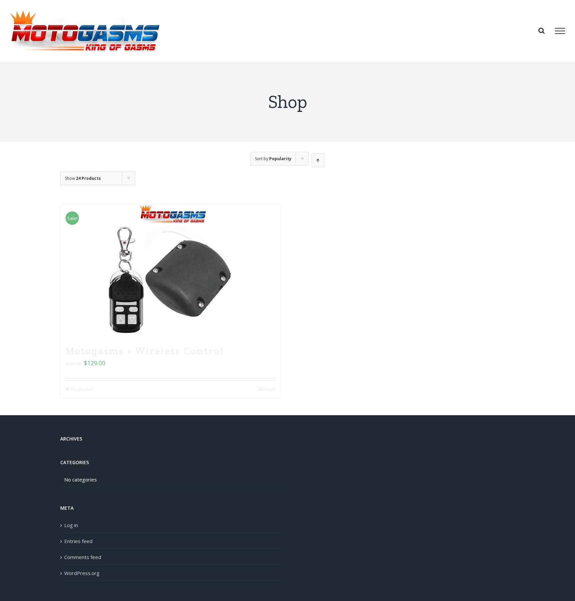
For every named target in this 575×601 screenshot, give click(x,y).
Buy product (82, 389)
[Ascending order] (317, 160)
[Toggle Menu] (560, 31)
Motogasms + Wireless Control (145, 351)
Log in (71, 525)
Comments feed (82, 557)
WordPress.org (81, 573)
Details (269, 389)
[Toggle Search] (541, 30)
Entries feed (78, 541)
